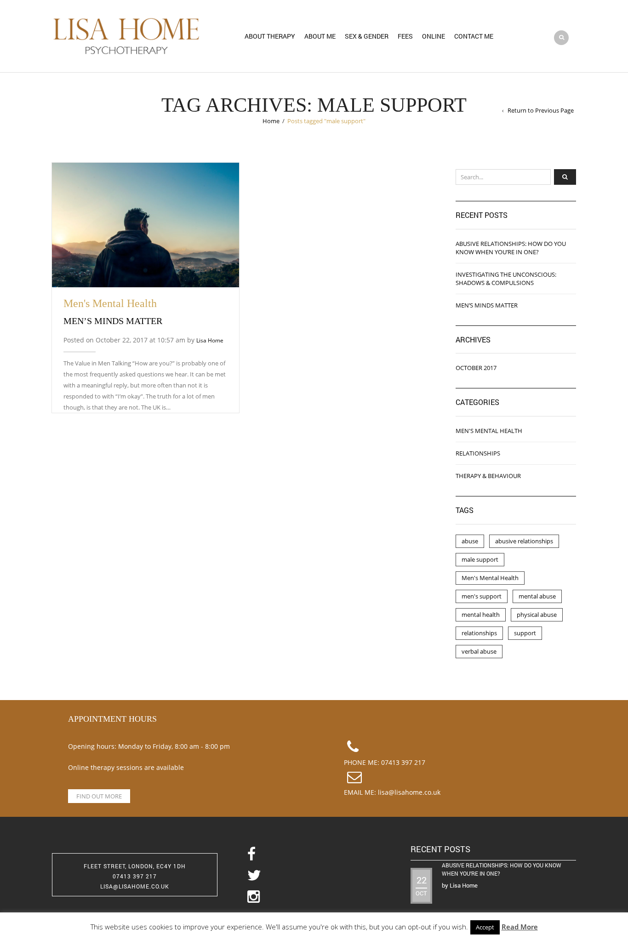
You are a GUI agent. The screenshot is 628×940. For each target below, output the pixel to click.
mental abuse (537, 596)
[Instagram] (314, 897)
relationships (479, 633)
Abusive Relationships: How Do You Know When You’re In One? (511, 247)
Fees (405, 36)
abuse (470, 541)
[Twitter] (314, 876)
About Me (320, 36)
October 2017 (476, 368)
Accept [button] (485, 927)
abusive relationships (524, 541)
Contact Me (473, 36)
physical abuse (537, 614)
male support (480, 559)
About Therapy (270, 36)
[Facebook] (314, 855)
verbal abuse (479, 651)
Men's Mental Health (110, 303)
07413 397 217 (403, 762)
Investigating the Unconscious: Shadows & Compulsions (506, 278)
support (525, 633)
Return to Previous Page (541, 110)
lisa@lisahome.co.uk (409, 792)
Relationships (478, 453)
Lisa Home (209, 340)
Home (271, 121)
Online (433, 36)
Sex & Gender (366, 36)
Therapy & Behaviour (488, 476)
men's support (482, 596)
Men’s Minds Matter (112, 321)
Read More (520, 926)
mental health (481, 614)
